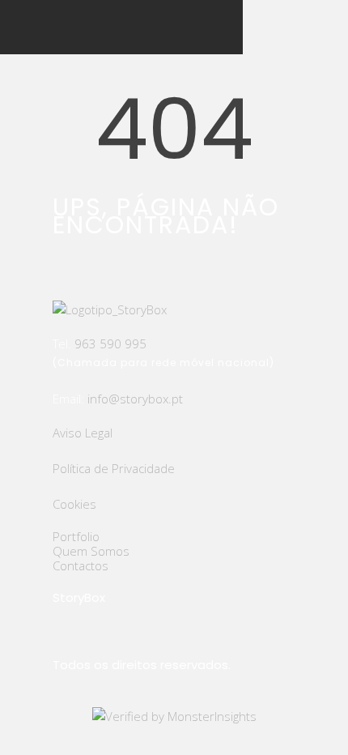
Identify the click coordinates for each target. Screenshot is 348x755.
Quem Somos (91, 551)
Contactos (80, 565)
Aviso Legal (82, 432)
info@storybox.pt (135, 398)
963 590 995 (110, 343)
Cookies (74, 504)
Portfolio (76, 536)
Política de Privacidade (114, 468)
